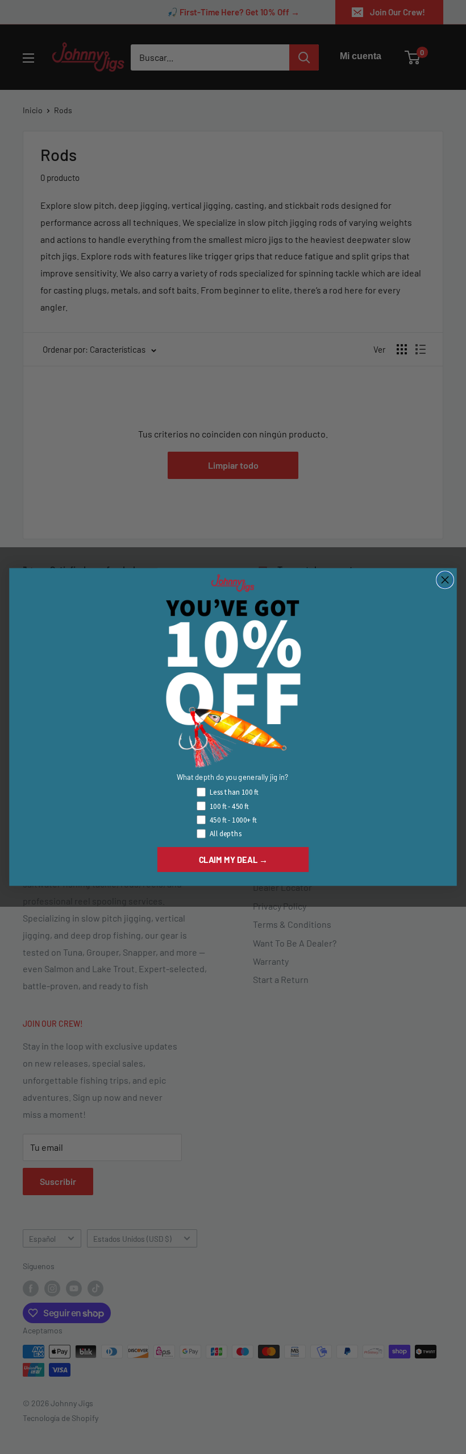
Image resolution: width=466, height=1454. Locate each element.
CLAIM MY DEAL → (233, 859)
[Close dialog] (445, 580)
